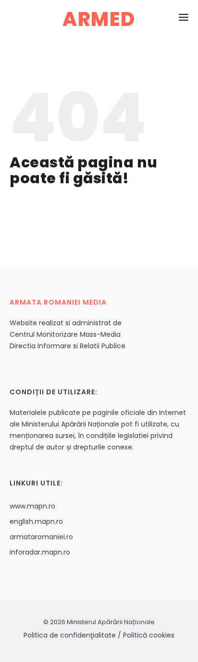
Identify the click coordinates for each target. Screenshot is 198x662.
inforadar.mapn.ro (40, 552)
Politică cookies (148, 635)
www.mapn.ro (32, 506)
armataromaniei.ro (41, 537)
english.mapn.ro (36, 521)
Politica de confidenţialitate (70, 635)
